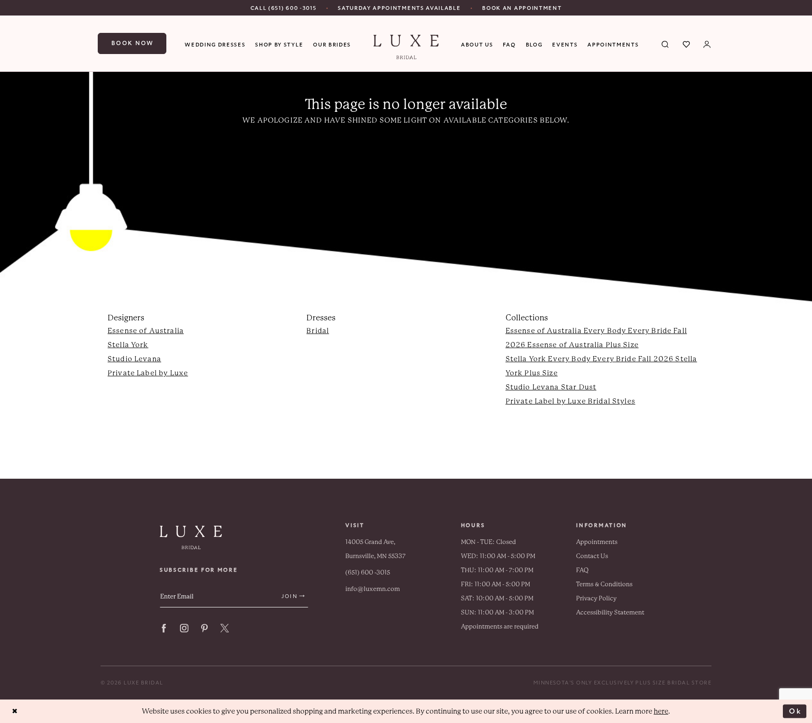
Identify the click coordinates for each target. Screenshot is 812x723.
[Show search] (665, 43)
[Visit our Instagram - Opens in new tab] (184, 628)
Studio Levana (134, 359)
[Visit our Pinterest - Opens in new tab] (204, 628)
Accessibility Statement (610, 612)
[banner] (406, 47)
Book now (132, 43)
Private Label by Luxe (148, 373)
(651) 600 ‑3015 (367, 572)
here (661, 711)
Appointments (596, 541)
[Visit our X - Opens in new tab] (224, 628)
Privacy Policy (596, 598)
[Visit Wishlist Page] (686, 43)
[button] (707, 43)
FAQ (582, 570)
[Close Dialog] (15, 711)
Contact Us (592, 556)
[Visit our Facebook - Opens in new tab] (164, 628)
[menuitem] (283, 8)
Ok (795, 710)
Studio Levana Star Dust (551, 387)
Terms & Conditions (604, 584)
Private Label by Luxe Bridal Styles (570, 401)
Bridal (317, 331)
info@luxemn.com (372, 588)
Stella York (128, 345)
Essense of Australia (146, 331)
